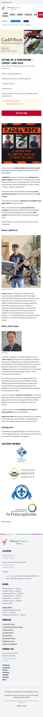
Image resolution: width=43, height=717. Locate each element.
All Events (4, 21)
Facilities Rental (8, 633)
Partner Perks (7, 635)
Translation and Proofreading (12, 627)
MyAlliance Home (8, 641)
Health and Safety (7, 2)
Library (20, 15)
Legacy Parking (11, 576)
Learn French (5, 14)
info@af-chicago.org (9, 658)
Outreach (28, 15)
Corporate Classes (8, 624)
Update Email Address (9, 644)
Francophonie (15, 21)
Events (12, 15)
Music (26, 21)
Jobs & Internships (8, 638)
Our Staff (5, 661)
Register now (21, 113)
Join (35, 15)
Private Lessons (7, 630)
